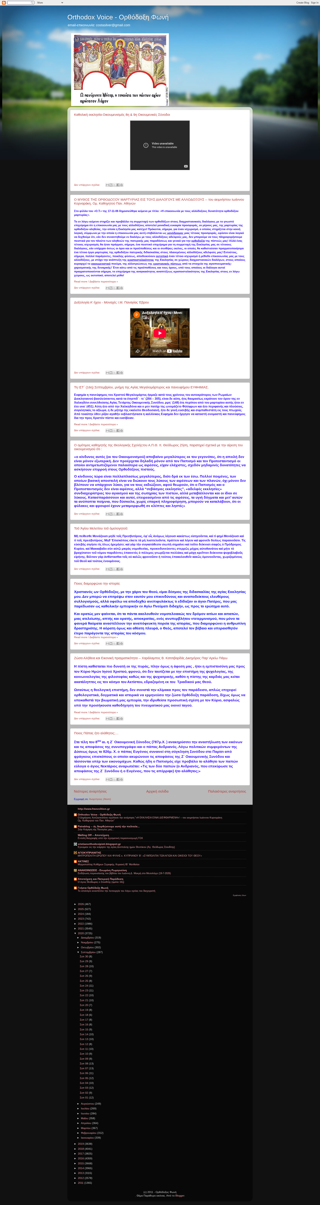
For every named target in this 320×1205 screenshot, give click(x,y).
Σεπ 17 (84, 1019)
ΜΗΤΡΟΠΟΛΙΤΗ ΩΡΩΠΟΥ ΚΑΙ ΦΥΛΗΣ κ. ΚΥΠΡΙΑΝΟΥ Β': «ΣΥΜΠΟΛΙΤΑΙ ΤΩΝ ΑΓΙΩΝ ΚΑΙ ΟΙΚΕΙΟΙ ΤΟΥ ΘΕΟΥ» (140, 855)
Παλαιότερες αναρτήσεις (227, 791)
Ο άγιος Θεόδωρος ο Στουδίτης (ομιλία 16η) (101, 882)
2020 (81, 933)
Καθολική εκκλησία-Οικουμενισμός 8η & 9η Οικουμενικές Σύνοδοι (122, 115)
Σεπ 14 (84, 1034)
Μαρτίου (86, 1128)
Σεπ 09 (84, 1058)
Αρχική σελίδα (157, 791)
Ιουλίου (85, 1108)
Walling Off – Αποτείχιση (93, 835)
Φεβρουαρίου (89, 1133)
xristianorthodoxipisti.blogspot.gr (99, 844)
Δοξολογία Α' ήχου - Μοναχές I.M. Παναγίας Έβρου (111, 302)
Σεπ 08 (84, 1063)
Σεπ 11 (84, 1049)
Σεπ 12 (84, 1044)
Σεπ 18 (84, 1015)
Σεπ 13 (84, 1039)
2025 (81, 909)
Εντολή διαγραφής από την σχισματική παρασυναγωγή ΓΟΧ (110, 838)
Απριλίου (86, 1123)
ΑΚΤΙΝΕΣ (83, 861)
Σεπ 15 (84, 1029)
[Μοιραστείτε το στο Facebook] (118, 185)
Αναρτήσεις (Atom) (100, 799)
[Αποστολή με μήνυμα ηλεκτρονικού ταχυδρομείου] (107, 185)
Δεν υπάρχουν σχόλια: (87, 184)
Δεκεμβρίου (88, 937)
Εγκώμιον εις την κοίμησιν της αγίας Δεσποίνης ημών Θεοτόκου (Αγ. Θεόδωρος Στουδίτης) (126, 847)
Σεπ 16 (84, 1024)
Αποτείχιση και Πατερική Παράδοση (100, 879)
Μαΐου (85, 1118)
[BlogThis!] (111, 185)
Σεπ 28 (84, 966)
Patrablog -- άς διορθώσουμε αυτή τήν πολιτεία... (109, 826)
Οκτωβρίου (88, 947)
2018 (81, 1148)
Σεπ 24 (84, 985)
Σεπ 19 (84, 1010)
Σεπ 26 (84, 976)
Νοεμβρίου (87, 942)
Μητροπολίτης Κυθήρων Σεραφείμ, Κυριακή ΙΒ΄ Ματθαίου (108, 864)
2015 (81, 1163)
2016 (81, 1158)
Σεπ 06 (84, 1073)
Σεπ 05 (84, 1078)
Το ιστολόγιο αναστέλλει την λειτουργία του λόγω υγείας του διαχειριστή (116, 890)
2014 (81, 1168)
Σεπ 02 (84, 1092)
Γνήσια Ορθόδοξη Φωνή (93, 888)
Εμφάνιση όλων (239, 895)
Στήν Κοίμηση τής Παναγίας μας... (96, 829)
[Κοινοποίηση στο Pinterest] (121, 185)
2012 (81, 1178)
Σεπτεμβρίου (88, 952)
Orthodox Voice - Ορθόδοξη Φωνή (118, 17)
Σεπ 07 (84, 1068)
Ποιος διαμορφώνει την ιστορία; (97, 583)
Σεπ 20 (84, 1005)
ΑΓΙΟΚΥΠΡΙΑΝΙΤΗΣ (89, 852)
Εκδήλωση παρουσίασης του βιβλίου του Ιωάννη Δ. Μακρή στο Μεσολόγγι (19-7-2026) (124, 873)
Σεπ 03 (84, 1087)
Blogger (179, 1195)
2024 (81, 914)
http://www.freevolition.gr (94, 809)
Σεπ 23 (84, 990)
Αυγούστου (88, 1103)
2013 (81, 1173)
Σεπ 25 (84, 981)
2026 (81, 904)
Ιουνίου (85, 1113)
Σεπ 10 (84, 1053)
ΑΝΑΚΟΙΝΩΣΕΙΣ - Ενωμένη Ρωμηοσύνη (102, 870)
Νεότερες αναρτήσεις (90, 791)
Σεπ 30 (84, 956)
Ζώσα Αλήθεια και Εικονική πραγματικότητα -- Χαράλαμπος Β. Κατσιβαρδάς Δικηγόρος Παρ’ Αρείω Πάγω (150, 658)
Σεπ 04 (84, 1083)
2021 (81, 928)
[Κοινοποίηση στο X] (114, 185)
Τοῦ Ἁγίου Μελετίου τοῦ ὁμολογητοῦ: (101, 528)
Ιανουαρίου (88, 1137)
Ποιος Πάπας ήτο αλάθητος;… (96, 733)
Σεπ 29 (84, 961)
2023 (81, 918)
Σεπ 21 (84, 1000)
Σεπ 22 (84, 995)
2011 (81, 1183)
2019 (81, 1143)
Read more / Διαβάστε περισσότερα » (96, 281)
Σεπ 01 (84, 1097)
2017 (81, 1153)
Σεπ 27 (84, 971)
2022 (81, 923)
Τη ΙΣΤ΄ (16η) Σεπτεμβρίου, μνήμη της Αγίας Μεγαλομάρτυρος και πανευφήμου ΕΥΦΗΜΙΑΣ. (141, 387)
